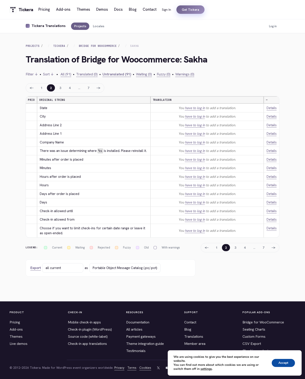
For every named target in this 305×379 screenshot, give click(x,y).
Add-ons (16, 329)
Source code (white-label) (88, 336)
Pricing (15, 322)
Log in (273, 26)
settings (206, 369)
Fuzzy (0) (163, 74)
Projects (80, 26)
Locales (98, 26)
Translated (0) (87, 74)
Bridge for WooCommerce (263, 322)
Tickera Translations (48, 25)
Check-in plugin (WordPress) (90, 329)
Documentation (137, 322)
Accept (283, 363)
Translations (193, 336)
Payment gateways (141, 336)
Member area (194, 343)
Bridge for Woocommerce (98, 46)
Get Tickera (190, 10)
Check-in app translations (87, 343)
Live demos (18, 343)
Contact (190, 322)
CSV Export (251, 343)
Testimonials (136, 350)
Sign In (166, 10)
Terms (131, 368)
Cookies (145, 368)
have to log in (195, 108)
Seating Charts (253, 329)
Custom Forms (253, 336)
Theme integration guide (145, 343)
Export (35, 268)
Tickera (59, 46)
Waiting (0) (144, 74)
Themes (16, 336)
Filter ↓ (32, 74)
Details (272, 108)
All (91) (66, 74)
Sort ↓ (48, 74)
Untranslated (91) (116, 74)
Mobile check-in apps (84, 322)
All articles (134, 329)
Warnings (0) (184, 74)
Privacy (119, 368)
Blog (187, 329)
